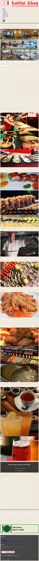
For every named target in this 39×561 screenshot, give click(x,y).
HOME (3, 8)
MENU (3, 9)
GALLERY (4, 12)
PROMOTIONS (5, 13)
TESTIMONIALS (5, 16)
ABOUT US (4, 11)
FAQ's (3, 17)
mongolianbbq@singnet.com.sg (6, 540)
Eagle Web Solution (9, 555)
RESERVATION (5, 15)
